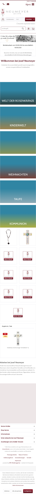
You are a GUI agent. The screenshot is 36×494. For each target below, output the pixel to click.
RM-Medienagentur (14, 463)
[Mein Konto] (3, 19)
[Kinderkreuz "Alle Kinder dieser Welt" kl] (27, 237)
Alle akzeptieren (16, 491)
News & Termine (23, 454)
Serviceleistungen (20, 457)
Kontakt (29, 457)
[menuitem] (3, 19)
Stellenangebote (8, 457)
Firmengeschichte (12, 454)
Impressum (18, 460)
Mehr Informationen (18, 485)
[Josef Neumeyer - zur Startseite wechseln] (14, 13)
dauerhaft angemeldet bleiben (26, 24)
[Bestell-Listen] (28, 29)
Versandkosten (6, 449)
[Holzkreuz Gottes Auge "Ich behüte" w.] (18, 338)
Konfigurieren (28, 491)
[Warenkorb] (33, 29)
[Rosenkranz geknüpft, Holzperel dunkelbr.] (8, 237)
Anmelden (29, 19)
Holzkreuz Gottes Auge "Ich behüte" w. (18, 348)
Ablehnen (7, 491)
